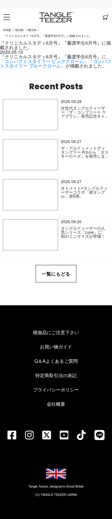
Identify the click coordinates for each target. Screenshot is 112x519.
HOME (7, 30)
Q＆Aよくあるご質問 (56, 361)
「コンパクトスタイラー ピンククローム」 (44, 61)
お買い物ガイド (56, 346)
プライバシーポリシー (56, 389)
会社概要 (56, 404)
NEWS (19, 30)
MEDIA (32, 30)
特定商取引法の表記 (56, 375)
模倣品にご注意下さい (56, 332)
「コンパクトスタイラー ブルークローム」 (55, 63)
